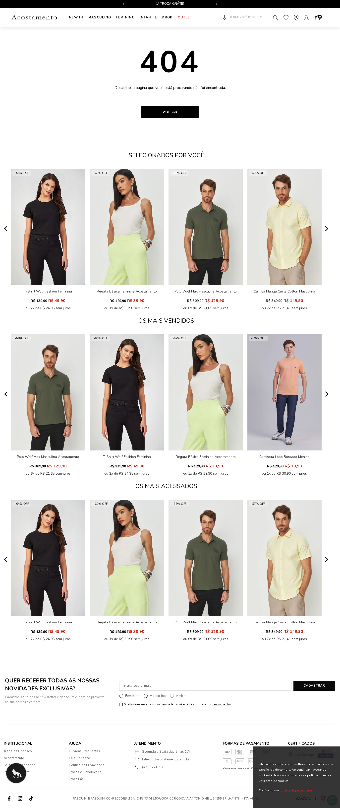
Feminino (125, 17)
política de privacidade (296, 790)
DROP (167, 17)
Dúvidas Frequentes (84, 751)
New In (76, 17)
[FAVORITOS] (286, 18)
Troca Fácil (77, 779)
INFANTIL (148, 17)
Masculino (99, 17)
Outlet (185, 17)
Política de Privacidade (86, 765)
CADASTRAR (314, 685)
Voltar (170, 112)
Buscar (275, 17)
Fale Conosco (79, 758)
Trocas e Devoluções (85, 772)
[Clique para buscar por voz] (224, 17)
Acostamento (14, 758)
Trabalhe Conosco (18, 751)
